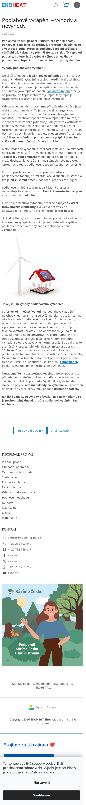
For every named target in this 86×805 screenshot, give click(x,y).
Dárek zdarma (11, 487)
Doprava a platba (13, 482)
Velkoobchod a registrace (19, 492)
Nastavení (41, 782)
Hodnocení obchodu (15, 497)
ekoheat (13, 555)
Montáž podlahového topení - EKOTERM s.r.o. (42, 684)
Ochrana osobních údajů (18, 472)
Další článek (60, 430)
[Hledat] (56, 5)
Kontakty (8, 502)
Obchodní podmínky (15, 467)
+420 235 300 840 (19, 544)
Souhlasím (41, 795)
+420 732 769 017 (19, 549)
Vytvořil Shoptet (46, 707)
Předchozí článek (30, 430)
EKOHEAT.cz (43, 687)
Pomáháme (9, 518)
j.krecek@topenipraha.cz (24, 538)
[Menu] (77, 5)
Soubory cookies (13, 477)
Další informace (42, 772)
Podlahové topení (58, 91)
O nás (6, 513)
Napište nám (10, 507)
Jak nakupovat (11, 462)
